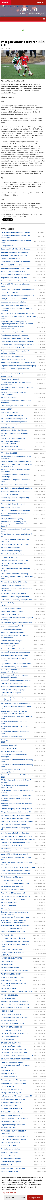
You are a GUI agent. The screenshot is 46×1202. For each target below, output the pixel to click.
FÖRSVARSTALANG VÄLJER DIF (12, 846)
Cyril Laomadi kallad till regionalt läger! (16, 703)
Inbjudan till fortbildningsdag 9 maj (14, 278)
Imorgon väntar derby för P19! (19, 43)
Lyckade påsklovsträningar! (11, 641)
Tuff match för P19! (8, 501)
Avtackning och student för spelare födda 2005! (17, 578)
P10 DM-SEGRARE (7, 964)
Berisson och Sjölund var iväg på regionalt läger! (13, 393)
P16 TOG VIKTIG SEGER (9, 989)
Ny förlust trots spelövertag (11, 1158)
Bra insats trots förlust (9, 1077)
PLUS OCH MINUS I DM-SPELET (12, 1030)
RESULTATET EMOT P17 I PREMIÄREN (13, 1168)
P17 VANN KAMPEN (7, 1040)
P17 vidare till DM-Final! (9, 557)
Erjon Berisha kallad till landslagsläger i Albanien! (16, 829)
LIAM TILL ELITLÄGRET (8, 1070)
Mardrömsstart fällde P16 (10, 1115)
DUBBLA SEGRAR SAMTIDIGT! (11, 929)
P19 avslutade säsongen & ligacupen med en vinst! (17, 791)
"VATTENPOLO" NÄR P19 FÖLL (11, 1046)
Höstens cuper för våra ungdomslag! (15, 497)
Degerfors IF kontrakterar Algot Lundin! (15, 232)
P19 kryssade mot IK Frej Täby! (12, 519)
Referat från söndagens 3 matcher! (14, 667)
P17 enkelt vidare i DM (9, 1105)
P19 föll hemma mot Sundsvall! (12, 877)
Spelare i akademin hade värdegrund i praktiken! (16, 401)
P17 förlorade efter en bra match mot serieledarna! (15, 514)
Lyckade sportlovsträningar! (11, 683)
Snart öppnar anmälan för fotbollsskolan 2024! (16, 741)
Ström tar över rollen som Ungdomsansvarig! (10, 442)
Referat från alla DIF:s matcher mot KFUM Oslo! (18, 839)
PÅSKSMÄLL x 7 (6, 1165)
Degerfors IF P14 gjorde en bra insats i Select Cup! (15, 475)
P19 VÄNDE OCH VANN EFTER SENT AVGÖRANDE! (13, 1132)
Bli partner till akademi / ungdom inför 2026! (17, 313)
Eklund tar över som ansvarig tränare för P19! (18, 345)
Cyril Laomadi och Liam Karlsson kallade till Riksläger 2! (17, 388)
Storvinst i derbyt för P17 (10, 1152)
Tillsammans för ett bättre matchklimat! (16, 262)
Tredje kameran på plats (10, 1149)
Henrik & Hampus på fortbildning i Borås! (16, 809)
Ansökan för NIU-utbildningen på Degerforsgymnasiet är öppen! (13, 921)
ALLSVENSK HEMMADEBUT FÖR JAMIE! (14, 1017)
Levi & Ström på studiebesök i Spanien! (16, 870)
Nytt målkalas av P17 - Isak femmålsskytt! (16, 1096)
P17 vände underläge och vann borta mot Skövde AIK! (16, 799)
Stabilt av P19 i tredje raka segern (13, 1112)
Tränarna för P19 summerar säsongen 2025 (17, 295)
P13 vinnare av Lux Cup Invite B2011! (14, 485)
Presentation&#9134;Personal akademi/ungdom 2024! (12, 671)
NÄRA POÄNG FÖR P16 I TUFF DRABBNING (15, 925)
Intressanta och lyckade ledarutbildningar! (10, 645)
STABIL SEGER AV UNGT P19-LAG (12, 977)
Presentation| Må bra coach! (12, 629)
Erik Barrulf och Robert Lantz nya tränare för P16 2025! (16, 457)
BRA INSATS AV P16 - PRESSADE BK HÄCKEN (16, 992)
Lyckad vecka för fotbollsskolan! (13, 585)
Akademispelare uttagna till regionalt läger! (15, 530)
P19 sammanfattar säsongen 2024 (14, 418)
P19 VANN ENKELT (7, 935)
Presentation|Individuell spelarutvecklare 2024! (16, 717)
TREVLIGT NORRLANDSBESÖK (11, 1027)
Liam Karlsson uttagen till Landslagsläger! (16, 488)
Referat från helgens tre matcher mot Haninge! (15, 604)
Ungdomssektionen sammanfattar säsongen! (14, 755)
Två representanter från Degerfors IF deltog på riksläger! (15, 352)
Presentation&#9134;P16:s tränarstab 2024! (15, 732)
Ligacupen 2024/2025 (9, 494)
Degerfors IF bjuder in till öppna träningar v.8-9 (18, 281)
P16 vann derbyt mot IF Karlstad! (13, 450)
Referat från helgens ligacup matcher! (15, 686)
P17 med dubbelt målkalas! (11, 608)
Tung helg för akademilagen (12, 1062)
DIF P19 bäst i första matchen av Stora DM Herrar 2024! (16, 589)
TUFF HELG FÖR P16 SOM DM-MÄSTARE (15, 971)
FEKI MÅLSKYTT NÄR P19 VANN (11, 950)
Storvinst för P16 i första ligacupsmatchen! (17, 461)
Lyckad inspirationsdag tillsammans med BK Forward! (16, 863)
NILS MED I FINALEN (7, 1011)
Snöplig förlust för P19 (9, 1073)
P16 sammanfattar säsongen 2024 (14, 422)
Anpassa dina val (9, 1193)
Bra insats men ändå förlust (11, 1109)
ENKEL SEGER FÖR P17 (8, 961)
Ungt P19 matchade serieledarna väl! (15, 883)
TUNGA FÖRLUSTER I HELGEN (11, 974)
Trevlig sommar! (7, 246)
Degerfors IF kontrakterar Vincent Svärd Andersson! (16, 236)
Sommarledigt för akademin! (12, 356)
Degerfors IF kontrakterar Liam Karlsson (16, 249)
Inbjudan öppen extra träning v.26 (14, 255)
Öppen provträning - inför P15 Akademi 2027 (16, 241)
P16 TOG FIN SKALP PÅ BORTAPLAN (13, 1049)
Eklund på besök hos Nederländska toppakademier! (14, 913)
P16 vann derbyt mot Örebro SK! (13, 504)
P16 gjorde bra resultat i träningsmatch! (16, 812)
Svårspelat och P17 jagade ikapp (13, 1083)
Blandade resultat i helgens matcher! (15, 596)
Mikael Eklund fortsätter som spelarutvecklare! (11, 426)
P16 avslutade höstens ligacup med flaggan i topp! (14, 786)
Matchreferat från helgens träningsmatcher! (11, 694)
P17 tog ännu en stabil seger (11, 1089)
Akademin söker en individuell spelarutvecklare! (12, 328)
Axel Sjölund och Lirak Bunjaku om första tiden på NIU (18, 317)
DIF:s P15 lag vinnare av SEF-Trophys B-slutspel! (15, 569)
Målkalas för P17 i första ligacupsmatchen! (17, 821)
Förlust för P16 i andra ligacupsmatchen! (16, 795)
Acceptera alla (35, 1197)
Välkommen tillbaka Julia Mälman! (14, 430)
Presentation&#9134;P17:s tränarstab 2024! (15, 727)
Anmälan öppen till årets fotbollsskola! (15, 274)
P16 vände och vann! (9, 397)
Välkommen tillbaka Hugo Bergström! (15, 338)
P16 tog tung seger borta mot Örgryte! (15, 510)
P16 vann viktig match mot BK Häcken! (15, 544)
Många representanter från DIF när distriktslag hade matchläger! (14, 712)
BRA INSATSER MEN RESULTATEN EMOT (15, 1001)
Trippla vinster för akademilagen (13, 359)
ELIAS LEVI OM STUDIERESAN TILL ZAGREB (15, 1059)
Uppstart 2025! (6, 409)
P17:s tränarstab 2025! (9, 453)
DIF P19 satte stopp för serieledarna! (14, 560)
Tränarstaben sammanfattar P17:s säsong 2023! (17, 766)
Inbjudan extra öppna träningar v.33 (14, 252)
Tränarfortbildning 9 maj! (10, 258)
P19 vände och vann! (9, 906)
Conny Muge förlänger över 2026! (14, 299)
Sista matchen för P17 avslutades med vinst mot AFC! (15, 470)
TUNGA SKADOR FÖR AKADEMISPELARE (15, 917)
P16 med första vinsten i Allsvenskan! (15, 582)
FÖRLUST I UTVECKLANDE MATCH (13, 932)
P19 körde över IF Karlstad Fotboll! (13, 825)
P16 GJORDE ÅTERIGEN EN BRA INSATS (14, 1033)
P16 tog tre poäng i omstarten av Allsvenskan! (13, 564)
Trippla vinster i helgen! (10, 379)
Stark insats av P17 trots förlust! (12, 649)
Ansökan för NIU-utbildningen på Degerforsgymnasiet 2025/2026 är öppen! (14, 524)
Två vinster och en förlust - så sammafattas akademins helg (17, 375)
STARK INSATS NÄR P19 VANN (11, 1043)
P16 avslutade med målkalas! (12, 886)
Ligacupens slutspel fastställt (12, 415)
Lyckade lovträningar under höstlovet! (15, 842)
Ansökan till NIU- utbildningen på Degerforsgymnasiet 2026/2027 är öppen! (17, 322)
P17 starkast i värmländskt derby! (13, 593)
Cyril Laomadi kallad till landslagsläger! (16, 663)
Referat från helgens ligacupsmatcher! (16, 680)
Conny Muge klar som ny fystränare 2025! (14, 434)
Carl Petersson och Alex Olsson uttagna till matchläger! (17, 618)
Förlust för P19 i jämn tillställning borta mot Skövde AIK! (16, 804)
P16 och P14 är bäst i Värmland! (12, 554)
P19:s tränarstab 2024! (9, 447)
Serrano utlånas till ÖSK (10, 1171)
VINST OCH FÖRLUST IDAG (10, 1142)
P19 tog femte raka (8, 1086)
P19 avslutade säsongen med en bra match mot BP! (15, 850)
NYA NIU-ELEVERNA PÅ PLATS (11, 958)
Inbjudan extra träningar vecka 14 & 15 (15, 268)
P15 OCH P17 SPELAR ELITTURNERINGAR (15, 1005)
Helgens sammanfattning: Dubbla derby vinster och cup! (16, 465)
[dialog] (23, 1187)
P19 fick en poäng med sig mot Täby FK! (16, 896)
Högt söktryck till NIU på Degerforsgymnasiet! (18, 867)
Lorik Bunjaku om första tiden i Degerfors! (16, 836)
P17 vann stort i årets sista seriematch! (15, 874)
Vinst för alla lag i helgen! (10, 507)
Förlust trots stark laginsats (11, 1162)
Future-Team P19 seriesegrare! (13, 893)
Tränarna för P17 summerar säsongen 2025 (17, 289)
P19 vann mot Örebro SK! (10, 547)
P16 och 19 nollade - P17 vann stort (13, 1080)
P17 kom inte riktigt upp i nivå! (12, 880)
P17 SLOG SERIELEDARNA (9, 995)
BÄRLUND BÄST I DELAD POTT (11, 980)
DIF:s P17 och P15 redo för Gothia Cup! (15, 574)
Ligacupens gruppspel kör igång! (13, 302)
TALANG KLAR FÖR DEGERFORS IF (12, 1024)
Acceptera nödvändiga (15, 1197)
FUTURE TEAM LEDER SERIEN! (11, 1014)
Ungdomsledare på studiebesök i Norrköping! (18, 366)
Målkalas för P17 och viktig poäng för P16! (16, 600)
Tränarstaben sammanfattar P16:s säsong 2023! (17, 761)
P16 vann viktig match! (9, 902)
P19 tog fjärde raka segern (11, 1093)
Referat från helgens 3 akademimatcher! (16, 623)
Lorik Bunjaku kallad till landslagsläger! (15, 833)
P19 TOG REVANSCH (8, 998)
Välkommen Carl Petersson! (12, 737)
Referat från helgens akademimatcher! (16, 491)
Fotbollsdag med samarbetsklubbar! (15, 335)
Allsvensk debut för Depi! (10, 1121)
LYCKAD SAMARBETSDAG (10, 1036)
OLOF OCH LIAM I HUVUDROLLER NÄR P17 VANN (15, 945)
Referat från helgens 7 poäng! (12, 632)
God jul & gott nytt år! (9, 748)
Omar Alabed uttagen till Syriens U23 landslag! (18, 341)
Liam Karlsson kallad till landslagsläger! (16, 815)
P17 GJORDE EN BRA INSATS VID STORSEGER (17, 1056)
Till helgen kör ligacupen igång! (13, 690)
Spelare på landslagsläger (11, 1102)
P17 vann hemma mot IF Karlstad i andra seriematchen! (16, 383)
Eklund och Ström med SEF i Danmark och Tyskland (16, 309)
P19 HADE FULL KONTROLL (10, 967)
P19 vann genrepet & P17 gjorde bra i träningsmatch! (15, 636)
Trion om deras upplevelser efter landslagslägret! (13, 771)
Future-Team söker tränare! (11, 751)
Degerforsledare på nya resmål (13, 1125)
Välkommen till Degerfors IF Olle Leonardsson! (18, 332)
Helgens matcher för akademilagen (15, 1118)
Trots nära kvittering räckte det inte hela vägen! (16, 858)
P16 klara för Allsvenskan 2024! (12, 890)
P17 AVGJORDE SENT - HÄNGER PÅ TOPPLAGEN (13, 984)
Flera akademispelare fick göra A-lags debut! (16, 707)
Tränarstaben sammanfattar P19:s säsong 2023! (17, 776)
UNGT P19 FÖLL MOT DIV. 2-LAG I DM (14, 1052)
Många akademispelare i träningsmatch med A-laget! (16, 699)
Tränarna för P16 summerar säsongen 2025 (15, 285)
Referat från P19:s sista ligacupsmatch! (15, 652)
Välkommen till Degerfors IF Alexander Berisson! (15, 481)
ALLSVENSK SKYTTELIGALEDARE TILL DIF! (15, 1008)
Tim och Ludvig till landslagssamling (14, 1139)
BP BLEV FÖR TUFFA (8, 1155)
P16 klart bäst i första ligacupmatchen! (15, 818)
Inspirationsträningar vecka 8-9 (13, 271)
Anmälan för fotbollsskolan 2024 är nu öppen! (15, 659)
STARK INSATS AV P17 (8, 1128)
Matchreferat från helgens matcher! (14, 655)
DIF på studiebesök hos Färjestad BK (14, 305)
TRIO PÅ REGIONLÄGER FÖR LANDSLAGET (15, 941)
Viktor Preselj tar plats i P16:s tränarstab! (16, 406)
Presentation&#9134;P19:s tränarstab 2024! (15, 722)
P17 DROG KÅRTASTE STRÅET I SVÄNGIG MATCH (15, 1066)
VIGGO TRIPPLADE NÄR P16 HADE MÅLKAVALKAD (12, 954)
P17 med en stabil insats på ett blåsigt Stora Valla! (15, 540)
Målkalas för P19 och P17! (10, 614)
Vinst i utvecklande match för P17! (13, 899)
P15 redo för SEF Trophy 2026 (12, 265)
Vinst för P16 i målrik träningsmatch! (14, 854)
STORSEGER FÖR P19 (8, 1146)
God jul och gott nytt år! (10, 292)
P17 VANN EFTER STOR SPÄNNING (13, 938)
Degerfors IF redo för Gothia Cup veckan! (16, 348)
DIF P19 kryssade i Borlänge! (11, 551)
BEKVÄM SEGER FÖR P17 (9, 1020)
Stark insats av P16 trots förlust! (12, 611)
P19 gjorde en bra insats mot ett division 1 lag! (16, 535)
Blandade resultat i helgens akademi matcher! (15, 370)
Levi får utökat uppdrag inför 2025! (14, 438)
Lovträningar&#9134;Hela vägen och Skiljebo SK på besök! (15, 676)
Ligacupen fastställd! (9, 745)
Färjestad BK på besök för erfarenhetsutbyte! (18, 362)
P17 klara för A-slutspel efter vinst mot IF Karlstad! (16, 781)
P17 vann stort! (6, 909)
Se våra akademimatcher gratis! (13, 1099)
